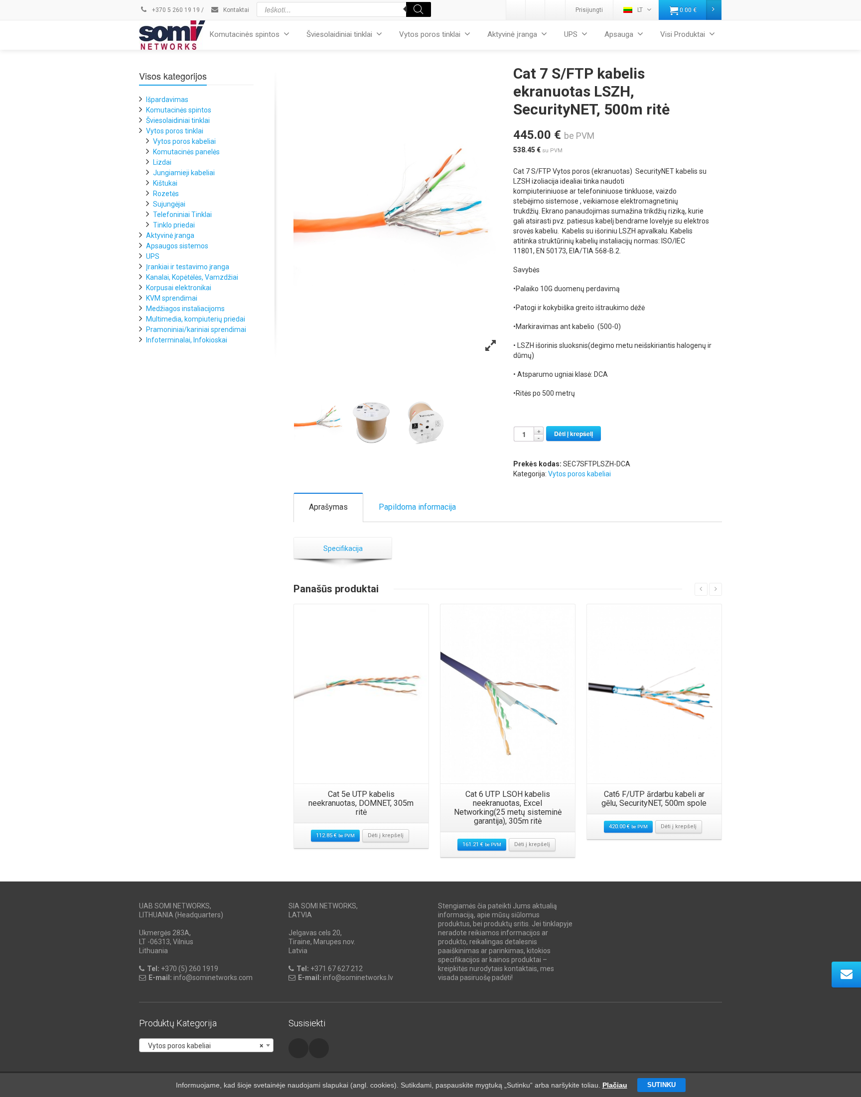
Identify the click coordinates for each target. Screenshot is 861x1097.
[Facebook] (555, 10)
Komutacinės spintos (245, 34)
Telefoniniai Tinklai (182, 215)
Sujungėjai (169, 204)
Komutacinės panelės (186, 152)
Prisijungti (589, 9)
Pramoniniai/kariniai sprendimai (196, 329)
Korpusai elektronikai (178, 288)
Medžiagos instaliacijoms (185, 309)
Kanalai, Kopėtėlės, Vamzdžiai (192, 277)
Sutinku (661, 1085)
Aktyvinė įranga (512, 34)
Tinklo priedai (174, 225)
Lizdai (162, 162)
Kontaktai (235, 9)
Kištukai (165, 183)
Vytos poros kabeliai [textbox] (203, 1046)
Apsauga (618, 34)
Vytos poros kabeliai (579, 474)
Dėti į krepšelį (573, 433)
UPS (570, 34)
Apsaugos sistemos (177, 246)
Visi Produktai (682, 34)
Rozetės (166, 194)
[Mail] (536, 10)
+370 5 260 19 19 (175, 9)
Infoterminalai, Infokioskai (186, 340)
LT (640, 9)
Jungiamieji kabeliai (184, 173)
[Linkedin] (516, 10)
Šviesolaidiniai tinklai (339, 34)
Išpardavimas (167, 100)
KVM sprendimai (171, 298)
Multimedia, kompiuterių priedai (195, 319)
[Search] (418, 9)
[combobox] (206, 1045)
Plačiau (614, 1085)
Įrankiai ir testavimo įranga (187, 267)
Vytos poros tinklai (429, 34)
